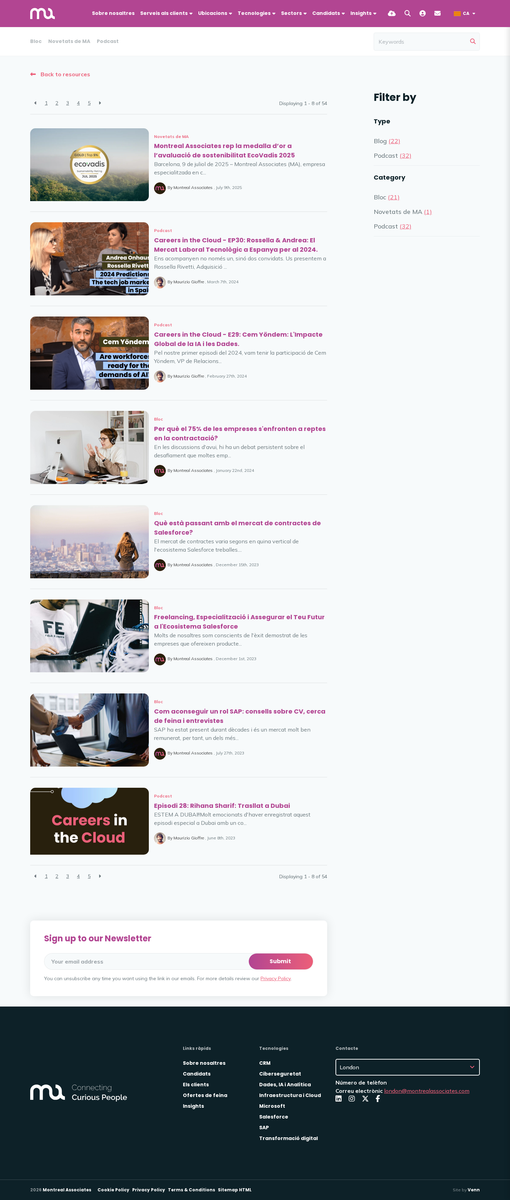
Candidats (326, 13)
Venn (474, 1190)
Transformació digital (288, 1138)
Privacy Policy (276, 978)
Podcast (108, 41)
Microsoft (272, 1106)
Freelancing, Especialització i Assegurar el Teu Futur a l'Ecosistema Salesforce (239, 622)
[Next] (99, 103)
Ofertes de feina (205, 1095)
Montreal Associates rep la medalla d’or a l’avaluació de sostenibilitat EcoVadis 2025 (224, 150)
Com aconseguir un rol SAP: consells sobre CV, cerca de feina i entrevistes (239, 716)
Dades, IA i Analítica (285, 1084)
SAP (264, 1127)
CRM (265, 1063)
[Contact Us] (437, 13)
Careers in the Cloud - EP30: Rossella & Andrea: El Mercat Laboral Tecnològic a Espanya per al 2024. (236, 245)
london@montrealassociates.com (426, 1090)
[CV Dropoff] (392, 13)
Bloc (36, 41)
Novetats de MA (69, 41)
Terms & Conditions (191, 1190)
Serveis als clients (164, 13)
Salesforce (273, 1116)
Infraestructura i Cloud (290, 1095)
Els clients (196, 1084)
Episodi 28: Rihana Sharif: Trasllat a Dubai (222, 805)
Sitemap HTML (235, 1190)
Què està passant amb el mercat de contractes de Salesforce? (237, 528)
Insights (193, 1106)
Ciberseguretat (280, 1073)
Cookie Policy (113, 1190)
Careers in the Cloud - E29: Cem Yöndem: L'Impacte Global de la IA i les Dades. (238, 339)
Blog (387, 141)
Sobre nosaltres (113, 13)
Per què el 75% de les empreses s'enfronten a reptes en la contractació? (240, 433)
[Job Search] (408, 13)
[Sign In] (422, 13)
